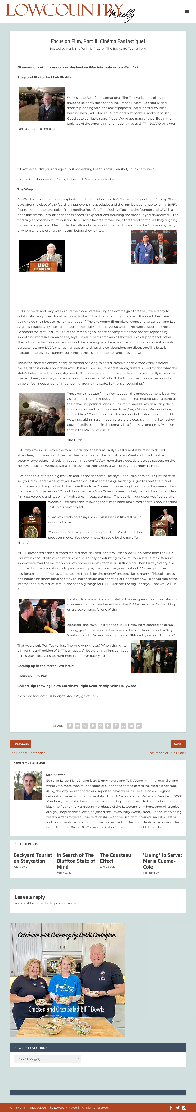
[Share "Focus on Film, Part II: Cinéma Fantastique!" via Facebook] (70, 726)
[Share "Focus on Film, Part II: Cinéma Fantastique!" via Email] (131, 726)
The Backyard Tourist (122, 48)
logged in (42, 903)
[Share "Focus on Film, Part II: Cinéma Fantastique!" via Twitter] (77, 726)
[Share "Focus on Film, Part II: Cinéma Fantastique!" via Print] (139, 726)
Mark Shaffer (75, 48)
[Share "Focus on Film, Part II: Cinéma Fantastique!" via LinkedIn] (108, 726)
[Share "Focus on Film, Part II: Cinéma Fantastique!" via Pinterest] (100, 726)
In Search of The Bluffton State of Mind (76, 861)
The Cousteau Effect (115, 858)
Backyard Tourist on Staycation (33, 858)
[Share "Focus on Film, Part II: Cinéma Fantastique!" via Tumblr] (93, 726)
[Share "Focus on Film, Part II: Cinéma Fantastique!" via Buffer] (116, 726)
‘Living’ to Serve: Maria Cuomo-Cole (162, 861)
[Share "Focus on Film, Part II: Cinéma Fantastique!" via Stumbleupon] (123, 726)
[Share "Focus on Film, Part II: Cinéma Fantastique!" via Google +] (85, 726)
